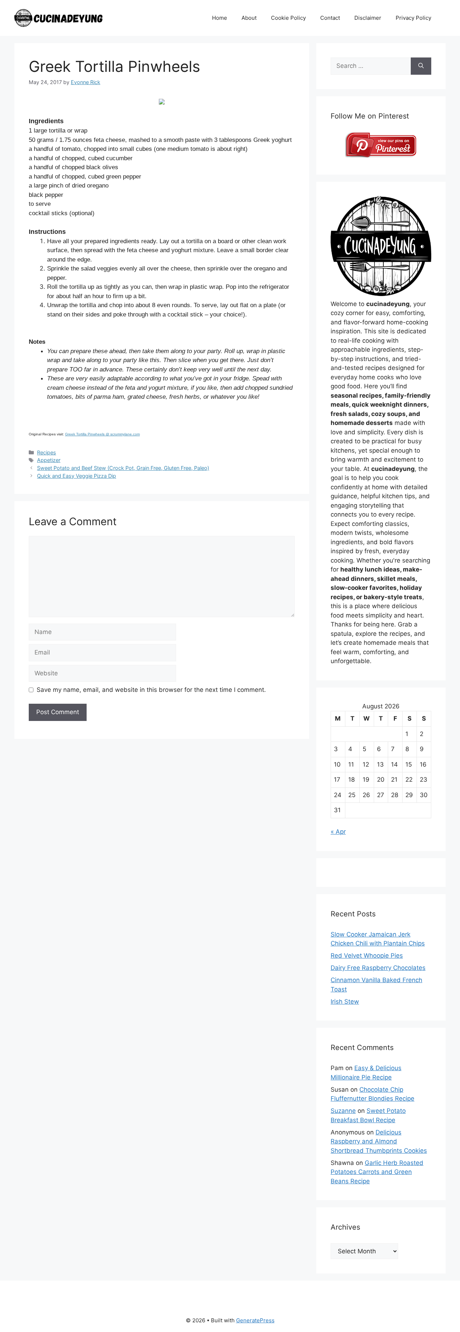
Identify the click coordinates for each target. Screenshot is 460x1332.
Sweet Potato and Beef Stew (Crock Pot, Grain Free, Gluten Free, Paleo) (123, 468)
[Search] (421, 66)
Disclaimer (367, 17)
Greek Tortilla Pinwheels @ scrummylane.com (102, 434)
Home (219, 17)
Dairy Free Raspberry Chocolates (378, 967)
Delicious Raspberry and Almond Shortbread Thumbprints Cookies (379, 1141)
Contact (330, 17)
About (249, 17)
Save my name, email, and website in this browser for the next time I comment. (151, 689)
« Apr (338, 831)
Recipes (46, 452)
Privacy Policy (413, 17)
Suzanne (343, 1110)
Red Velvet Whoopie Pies (367, 955)
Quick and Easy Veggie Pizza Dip (76, 476)
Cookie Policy (288, 17)
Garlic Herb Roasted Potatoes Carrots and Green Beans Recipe (377, 1172)
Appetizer (48, 460)
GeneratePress (255, 1320)
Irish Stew (345, 1001)
